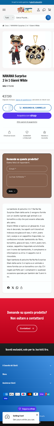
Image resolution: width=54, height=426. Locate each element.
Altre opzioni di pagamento (27, 122)
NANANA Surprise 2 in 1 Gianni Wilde (25, 26)
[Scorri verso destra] (48, 50)
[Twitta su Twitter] (12, 287)
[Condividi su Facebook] (8, 287)
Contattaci (25, 328)
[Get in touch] (44, 10)
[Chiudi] (37, 414)
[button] (4, 10)
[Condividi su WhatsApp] (17, 287)
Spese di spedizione (23, 100)
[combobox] (33, 17)
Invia (10, 191)
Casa (7, 26)
